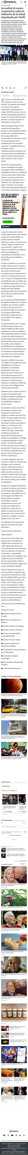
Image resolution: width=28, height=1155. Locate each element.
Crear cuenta (23, 820)
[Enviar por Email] (14, 88)
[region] (14, 841)
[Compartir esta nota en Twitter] (6, 88)
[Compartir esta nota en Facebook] (2, 88)
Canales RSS (3, 1140)
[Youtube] (12, 1135)
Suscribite (8, 222)
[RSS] (20, 1135)
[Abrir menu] (2, 2)
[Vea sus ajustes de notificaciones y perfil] (25, 1)
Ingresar (21, 1)
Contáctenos (18, 1140)
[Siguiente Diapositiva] (26, 803)
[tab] (6, 832)
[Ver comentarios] (26, 6)
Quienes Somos (10, 1140)
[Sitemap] (24, 1135)
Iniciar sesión (16, 820)
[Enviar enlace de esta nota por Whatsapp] (10, 88)
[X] (8, 1135)
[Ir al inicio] (10, 2)
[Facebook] (4, 1135)
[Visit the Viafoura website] (23, 861)
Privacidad (23, 1140)
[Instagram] (16, 1135)
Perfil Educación (5, 786)
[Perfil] (14, 1132)
